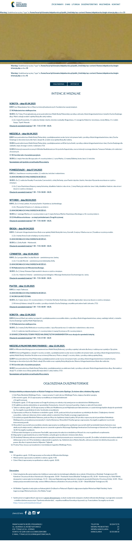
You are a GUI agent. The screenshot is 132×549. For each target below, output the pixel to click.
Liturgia (76, 4)
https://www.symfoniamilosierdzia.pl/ (27, 503)
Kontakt (116, 4)
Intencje (74, 84)
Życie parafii (57, 4)
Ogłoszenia (58, 84)
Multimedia (104, 4)
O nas (67, 4)
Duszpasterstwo (89, 4)
